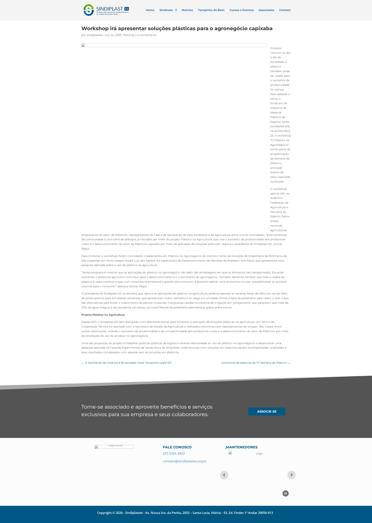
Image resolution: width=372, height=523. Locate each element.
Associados (266, 10)
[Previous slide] (224, 475)
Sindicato (166, 10)
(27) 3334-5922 (174, 453)
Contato (285, 10)
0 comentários (147, 35)
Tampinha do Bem (211, 10)
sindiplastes (95, 35)
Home (150, 10)
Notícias (187, 10)
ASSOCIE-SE (267, 411)
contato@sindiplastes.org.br (185, 461)
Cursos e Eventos (242, 10)
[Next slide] (291, 475)
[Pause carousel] (285, 493)
